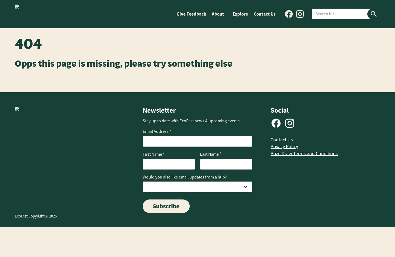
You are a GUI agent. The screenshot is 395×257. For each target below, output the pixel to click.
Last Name (210, 154)
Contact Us (265, 14)
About (218, 14)
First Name (154, 154)
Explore (240, 14)
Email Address (157, 131)
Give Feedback (191, 14)
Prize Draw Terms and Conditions (304, 153)
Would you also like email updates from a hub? (185, 177)
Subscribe (166, 206)
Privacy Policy (284, 146)
